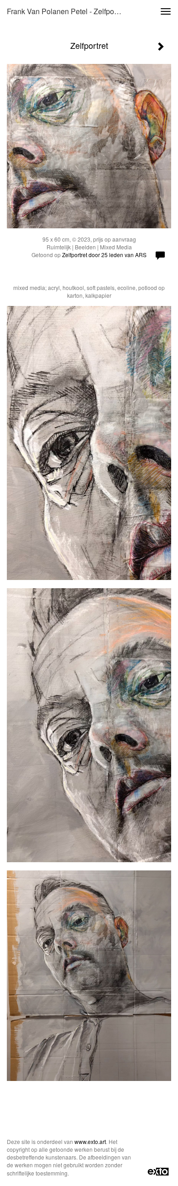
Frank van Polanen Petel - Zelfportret (66, 11)
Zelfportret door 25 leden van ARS (104, 254)
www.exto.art (90, 1141)
